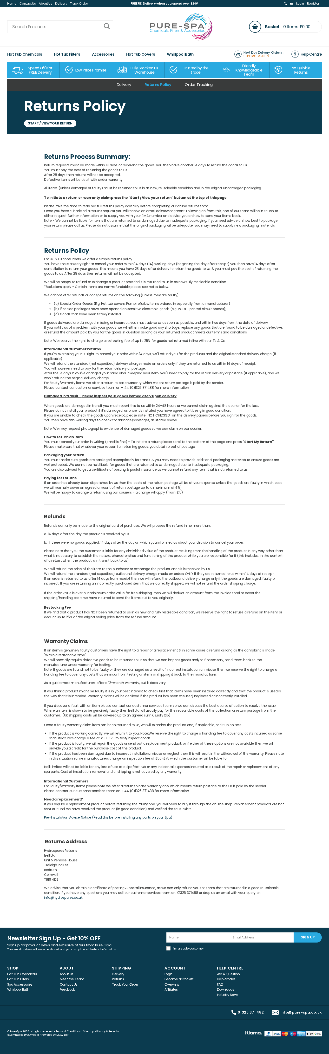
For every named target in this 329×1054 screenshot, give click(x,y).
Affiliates (171, 989)
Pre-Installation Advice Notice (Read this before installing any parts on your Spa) (108, 817)
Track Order (79, 3)
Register (313, 3)
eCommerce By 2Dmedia (23, 1034)
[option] (33, 70)
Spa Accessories (19, 984)
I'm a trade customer (188, 948)
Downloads (225, 989)
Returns (118, 979)
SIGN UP (308, 937)
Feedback (67, 989)
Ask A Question (228, 974)
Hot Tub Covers (140, 54)
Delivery (61, 3)
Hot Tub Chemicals (24, 54)
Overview (171, 984)
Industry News (227, 995)
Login (300, 3)
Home (12, 3)
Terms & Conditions (68, 1031)
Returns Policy (158, 85)
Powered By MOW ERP (54, 1034)
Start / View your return (50, 123)
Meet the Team (72, 979)
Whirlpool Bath (180, 54)
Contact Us (28, 3)
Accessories (103, 54)
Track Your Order (125, 984)
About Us (45, 3)
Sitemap (88, 1031)
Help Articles (226, 979)
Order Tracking (198, 85)
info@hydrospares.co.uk (63, 897)
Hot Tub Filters (67, 54)
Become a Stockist (178, 979)
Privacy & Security (107, 1031)
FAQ (220, 984)
